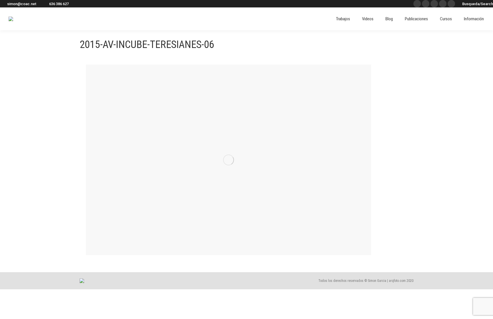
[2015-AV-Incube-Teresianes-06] (228, 160)
